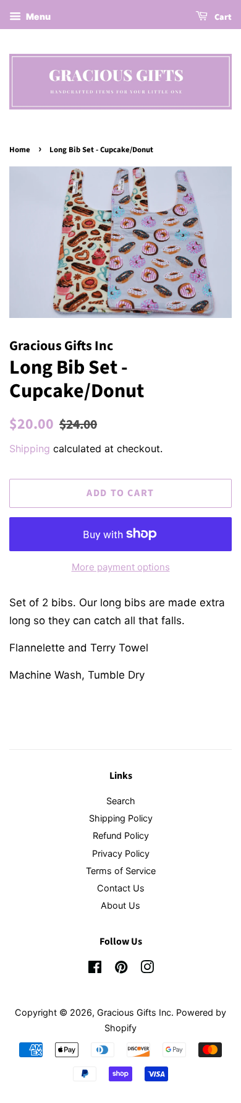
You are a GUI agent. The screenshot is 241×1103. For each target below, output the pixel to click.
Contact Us (121, 888)
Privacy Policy (121, 853)
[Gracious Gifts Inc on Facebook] (95, 969)
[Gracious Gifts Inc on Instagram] (147, 969)
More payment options (121, 567)
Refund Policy (121, 835)
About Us (120, 905)
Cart (222, 17)
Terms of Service (121, 870)
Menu (37, 16)
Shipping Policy (121, 818)
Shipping (29, 448)
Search (120, 801)
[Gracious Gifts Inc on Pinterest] (121, 969)
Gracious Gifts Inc (134, 1012)
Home (19, 149)
